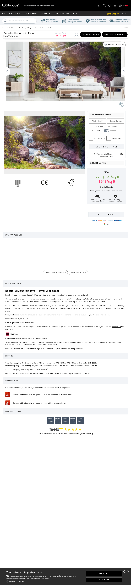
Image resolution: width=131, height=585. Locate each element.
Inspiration (62, 14)
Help (74, 14)
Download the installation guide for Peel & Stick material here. (39, 403)
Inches (113, 131)
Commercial (47, 14)
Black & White (100, 138)
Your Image (32, 14)
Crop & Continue (106, 147)
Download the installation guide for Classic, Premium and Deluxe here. (42, 395)
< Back (126, 28)
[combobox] (124, 571)
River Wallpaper (78, 272)
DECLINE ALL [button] (104, 580)
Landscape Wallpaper (55, 272)
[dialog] (65, 576)
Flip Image (116, 138)
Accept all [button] (104, 574)
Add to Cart (106, 214)
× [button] (128, 571)
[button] (44, 581)
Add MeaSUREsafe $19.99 (105, 155)
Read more (45, 578)
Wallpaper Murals (12, 14)
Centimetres (97, 131)
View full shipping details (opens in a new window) (26, 369)
